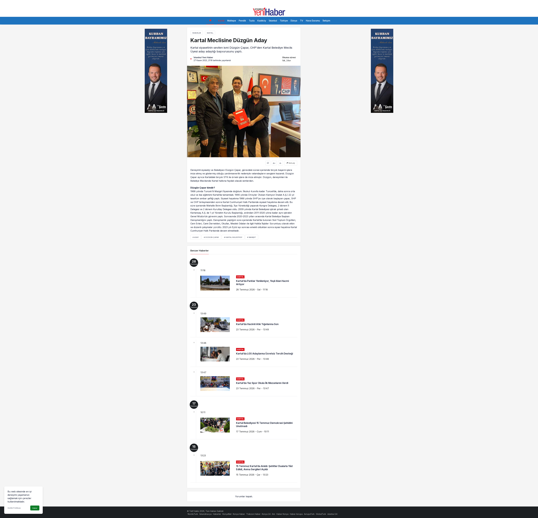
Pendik (242, 20)
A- (281, 163)
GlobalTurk (321, 514)
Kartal (221, 20)
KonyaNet (226, 514)
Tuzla (252, 20)
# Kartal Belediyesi (233, 237)
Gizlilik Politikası (14, 508)
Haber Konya (282, 514)
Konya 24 (266, 514)
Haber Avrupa (296, 514)
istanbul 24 (332, 514)
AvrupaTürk (309, 514)
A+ (274, 163)
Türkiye (284, 20)
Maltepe (231, 20)
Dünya (294, 20)
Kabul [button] (35, 508)
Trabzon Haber (253, 514)
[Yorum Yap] (267, 163)
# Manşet (251, 237)
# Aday (196, 237)
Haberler (217, 514)
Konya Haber (239, 514)
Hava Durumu (313, 20)
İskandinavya (205, 514)
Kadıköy (261, 20)
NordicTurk (193, 514)
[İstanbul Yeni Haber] (269, 11)
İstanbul (273, 20)
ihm (273, 514)
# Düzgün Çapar (211, 237)
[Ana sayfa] (210, 21)
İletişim (326, 20)
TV (301, 20)
